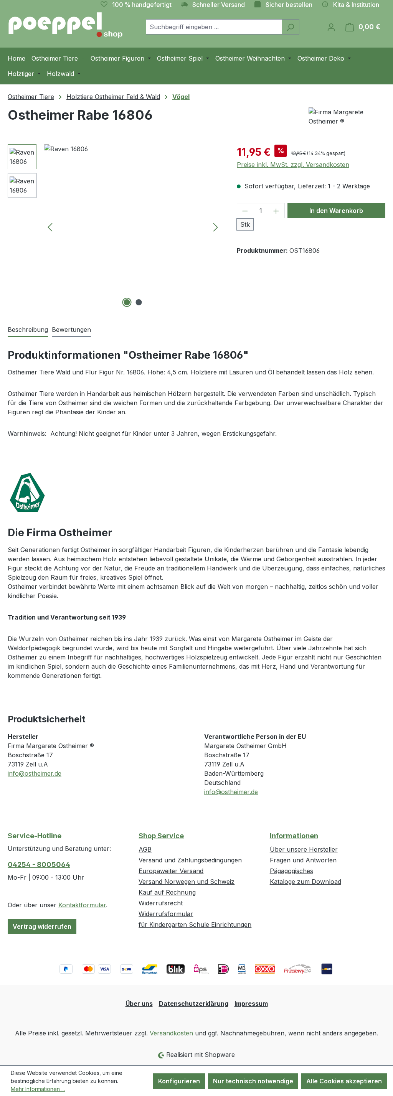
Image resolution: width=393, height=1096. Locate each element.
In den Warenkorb (336, 210)
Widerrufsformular (166, 914)
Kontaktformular (82, 905)
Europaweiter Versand (171, 871)
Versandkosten (171, 1033)
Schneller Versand (218, 4)
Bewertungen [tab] (71, 329)
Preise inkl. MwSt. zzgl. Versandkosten (293, 164)
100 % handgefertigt (142, 4)
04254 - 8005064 (39, 864)
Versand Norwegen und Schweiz (186, 881)
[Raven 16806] (132, 226)
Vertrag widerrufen (42, 926)
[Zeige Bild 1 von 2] (127, 302)
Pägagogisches (291, 871)
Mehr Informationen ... (38, 1089)
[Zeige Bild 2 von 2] (138, 302)
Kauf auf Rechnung (167, 892)
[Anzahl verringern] (245, 210)
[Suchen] (290, 27)
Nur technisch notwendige (253, 1081)
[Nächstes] (215, 226)
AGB (145, 849)
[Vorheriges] (50, 226)
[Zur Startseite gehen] (65, 25)
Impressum (251, 1003)
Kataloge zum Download (305, 881)
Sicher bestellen (289, 4)
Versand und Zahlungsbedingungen (190, 860)
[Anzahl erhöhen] (276, 210)
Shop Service (161, 836)
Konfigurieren (179, 1081)
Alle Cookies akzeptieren (344, 1081)
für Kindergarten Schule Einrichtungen (195, 924)
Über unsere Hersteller (304, 849)
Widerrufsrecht (161, 903)
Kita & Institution (356, 4)
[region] (114, 226)
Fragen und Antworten (303, 860)
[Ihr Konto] (331, 27)
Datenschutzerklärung (193, 1003)
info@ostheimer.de (34, 773)
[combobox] (214, 27)
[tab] (28, 330)
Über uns (139, 1003)
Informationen (294, 836)
